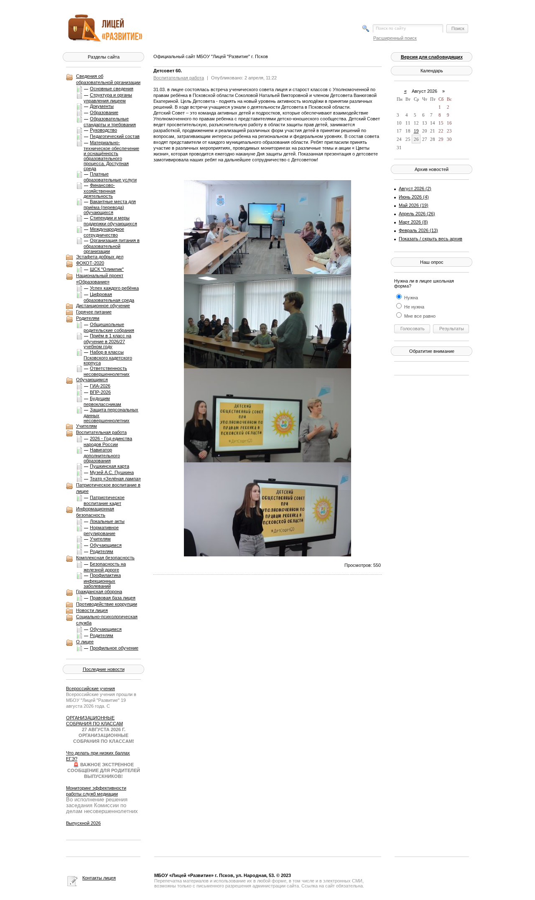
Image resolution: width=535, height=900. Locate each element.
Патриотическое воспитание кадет (104, 500)
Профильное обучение (114, 647)
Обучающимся (92, 379)
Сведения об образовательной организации (108, 79)
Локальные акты (107, 521)
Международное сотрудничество (104, 232)
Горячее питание (94, 311)
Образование (104, 112)
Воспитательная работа (101, 432)
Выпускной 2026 (83, 823)
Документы (102, 106)
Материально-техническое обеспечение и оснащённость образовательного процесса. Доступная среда (111, 155)
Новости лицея (92, 610)
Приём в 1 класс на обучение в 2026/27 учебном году (107, 341)
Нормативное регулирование (101, 530)
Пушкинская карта (109, 466)
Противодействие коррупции (106, 604)
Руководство (103, 130)
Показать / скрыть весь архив (430, 238)
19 (416, 130)
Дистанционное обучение (103, 305)
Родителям (87, 318)
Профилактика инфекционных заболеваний (102, 581)
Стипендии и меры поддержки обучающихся (110, 220)
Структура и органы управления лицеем (108, 97)
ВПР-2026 (100, 392)
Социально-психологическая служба (107, 619)
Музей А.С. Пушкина (112, 472)
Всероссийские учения (90, 688)
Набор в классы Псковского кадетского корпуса (108, 357)
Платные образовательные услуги (110, 176)
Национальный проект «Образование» (99, 278)
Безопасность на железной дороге (105, 566)
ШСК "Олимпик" (107, 269)
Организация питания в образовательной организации (112, 246)
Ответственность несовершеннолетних (107, 371)
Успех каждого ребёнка (114, 288)
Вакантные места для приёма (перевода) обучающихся (110, 207)
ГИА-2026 (100, 385)
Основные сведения (111, 88)
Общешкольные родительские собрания (109, 327)
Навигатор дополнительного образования (102, 455)
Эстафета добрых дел (99, 256)
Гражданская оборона (99, 591)
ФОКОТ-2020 (90, 262)
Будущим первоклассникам (102, 401)
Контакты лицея (99, 877)
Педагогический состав (115, 136)
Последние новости (104, 669)
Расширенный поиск (395, 38)
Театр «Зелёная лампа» (115, 478)
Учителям (86, 425)
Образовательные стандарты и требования (110, 121)
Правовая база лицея (112, 597)
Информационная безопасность (95, 512)
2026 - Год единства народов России (108, 441)
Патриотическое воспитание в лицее (108, 488)
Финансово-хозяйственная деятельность (99, 191)
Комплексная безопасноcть (105, 557)
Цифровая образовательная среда (109, 297)
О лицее (85, 641)
